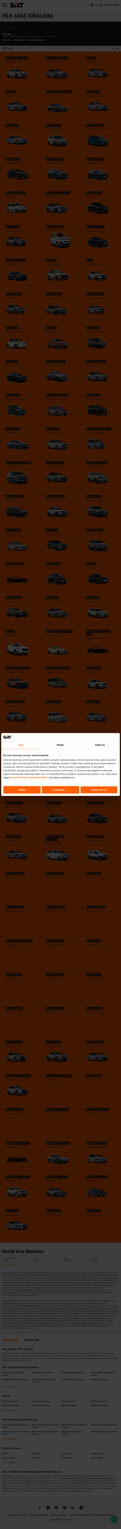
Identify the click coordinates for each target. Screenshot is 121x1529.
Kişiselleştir (59, 790)
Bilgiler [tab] (60, 744)
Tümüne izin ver (99, 790)
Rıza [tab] (21, 744)
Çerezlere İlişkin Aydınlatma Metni (29, 777)
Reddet (22, 790)
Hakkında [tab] (100, 744)
